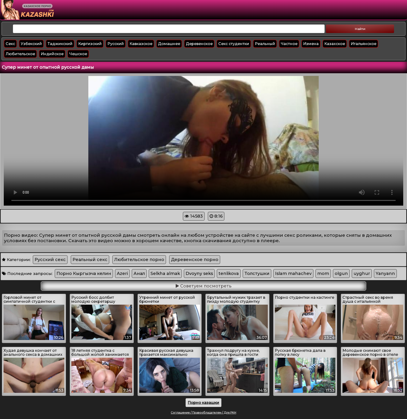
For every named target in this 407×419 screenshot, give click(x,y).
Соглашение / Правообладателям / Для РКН (203, 412)
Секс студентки (233, 43)
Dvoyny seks (199, 273)
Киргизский (90, 43)
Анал (139, 273)
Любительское (20, 54)
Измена (311, 43)
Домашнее (169, 43)
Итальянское (363, 43)
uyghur (362, 273)
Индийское (52, 54)
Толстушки (256, 273)
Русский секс (50, 259)
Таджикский (60, 43)
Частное (289, 43)
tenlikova (229, 273)
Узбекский (31, 43)
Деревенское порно (194, 259)
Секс (10, 43)
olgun (341, 273)
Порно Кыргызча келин (84, 273)
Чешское (78, 54)
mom (323, 273)
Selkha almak (165, 273)
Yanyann (385, 273)
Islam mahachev (293, 273)
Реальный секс (90, 259)
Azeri (122, 273)
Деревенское (199, 43)
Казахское (334, 43)
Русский (115, 43)
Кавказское (141, 43)
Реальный (265, 43)
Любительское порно (139, 259)
